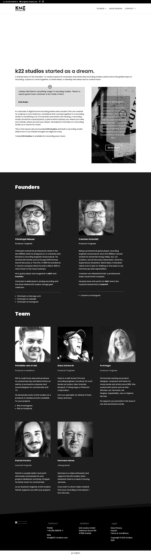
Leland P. (104, 284)
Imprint (114, 530)
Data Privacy (116, 528)
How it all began (114, 102)
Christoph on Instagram (27, 302)
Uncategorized (108, 111)
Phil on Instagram (24, 405)
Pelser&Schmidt (99, 273)
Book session (115, 9)
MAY (107, 281)
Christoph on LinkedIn (26, 299)
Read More (114, 147)
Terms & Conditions (120, 533)
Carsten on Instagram (90, 295)
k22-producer (110, 108)
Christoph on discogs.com (29, 296)
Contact (129, 9)
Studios (100, 9)
